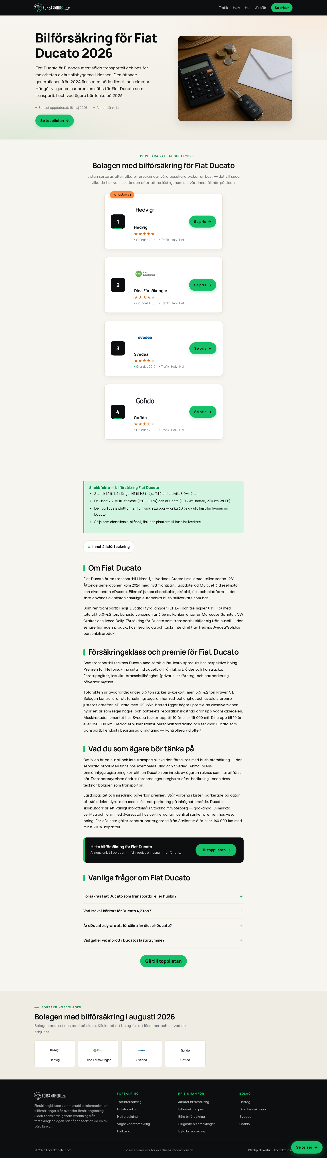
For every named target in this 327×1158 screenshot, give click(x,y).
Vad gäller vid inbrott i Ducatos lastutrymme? (123, 940)
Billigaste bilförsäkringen (197, 1124)
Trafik (223, 7)
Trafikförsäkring (129, 1102)
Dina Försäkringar (252, 1109)
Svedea (245, 1116)
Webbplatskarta (259, 1150)
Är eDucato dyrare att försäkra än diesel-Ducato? (127, 925)
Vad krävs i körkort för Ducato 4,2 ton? (117, 910)
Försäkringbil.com (58, 1150)
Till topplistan (213, 849)
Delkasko (124, 1131)
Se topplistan (52, 120)
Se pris (200, 221)
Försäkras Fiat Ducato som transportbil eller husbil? (129, 896)
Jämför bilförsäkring (193, 1102)
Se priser (282, 7)
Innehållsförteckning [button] (111, 546)
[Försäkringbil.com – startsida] (52, 7)
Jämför (260, 7)
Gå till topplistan (163, 961)
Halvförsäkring (128, 1109)
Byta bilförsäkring (191, 1131)
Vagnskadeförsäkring (133, 1124)
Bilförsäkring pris (191, 1109)
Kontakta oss (283, 1150)
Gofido (244, 1124)
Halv (236, 7)
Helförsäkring (127, 1116)
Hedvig (244, 1102)
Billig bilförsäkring (191, 1116)
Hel (247, 7)
